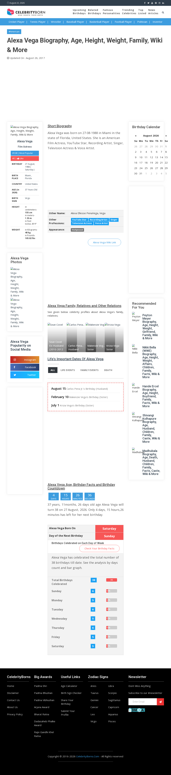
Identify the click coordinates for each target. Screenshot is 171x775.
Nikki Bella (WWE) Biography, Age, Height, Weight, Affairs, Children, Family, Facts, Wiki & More (151, 362)
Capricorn (113, 707)
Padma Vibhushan (44, 700)
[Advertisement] (85, 90)
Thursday (58, 628)
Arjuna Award (41, 707)
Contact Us (13, 700)
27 (26, 164)
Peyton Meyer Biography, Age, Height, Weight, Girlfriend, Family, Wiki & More (150, 326)
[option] (57, 337)
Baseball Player (75, 21)
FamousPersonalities (111, 11)
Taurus (95, 693)
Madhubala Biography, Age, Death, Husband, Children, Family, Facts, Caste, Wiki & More (151, 462)
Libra (111, 686)
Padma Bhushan (43, 693)
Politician (142, 21)
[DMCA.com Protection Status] (136, 709)
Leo (93, 714)
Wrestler (56, 21)
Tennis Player (38, 21)
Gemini (94, 700)
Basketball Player (99, 21)
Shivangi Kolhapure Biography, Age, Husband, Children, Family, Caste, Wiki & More (151, 428)
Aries (93, 686)
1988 (27, 166)
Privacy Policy (15, 714)
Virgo (27, 198)
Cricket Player (17, 21)
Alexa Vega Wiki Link (104, 242)
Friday (56, 637)
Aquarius (113, 714)
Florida (28, 178)
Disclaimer (13, 693)
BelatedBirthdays (94, 11)
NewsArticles (153, 11)
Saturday (29, 169)
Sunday (56, 591)
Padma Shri (40, 686)
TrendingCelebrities (129, 11)
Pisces (112, 721)
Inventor (157, 21)
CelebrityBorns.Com (87, 756)
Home (10, 686)
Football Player (123, 21)
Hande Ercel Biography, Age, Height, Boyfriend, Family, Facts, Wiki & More (151, 396)
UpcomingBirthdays (79, 11)
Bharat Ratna (41, 714)
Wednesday (59, 618)
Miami (28, 175)
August (31, 164)
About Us (12, 707)
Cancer (94, 707)
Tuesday (57, 609)
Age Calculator (69, 686)
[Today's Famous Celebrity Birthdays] (26, 11)
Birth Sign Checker (71, 693)
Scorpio (112, 693)
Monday (57, 600)
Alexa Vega (24, 141)
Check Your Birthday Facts (99, 548)
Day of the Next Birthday (66, 536)
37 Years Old (31, 189)
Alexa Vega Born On (62, 528)
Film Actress (25, 146)
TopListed (142, 11)
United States (31, 184)
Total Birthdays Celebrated (62, 582)
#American (14, 31)
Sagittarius (114, 700)
